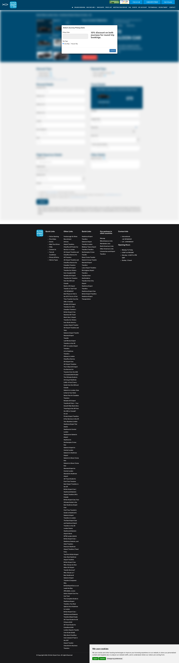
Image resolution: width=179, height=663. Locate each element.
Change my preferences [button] (114, 658)
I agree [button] (95, 658)
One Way (66, 44)
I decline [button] (102, 658)
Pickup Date (66, 32)
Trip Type (65, 41)
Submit (113, 50)
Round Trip (74, 44)
